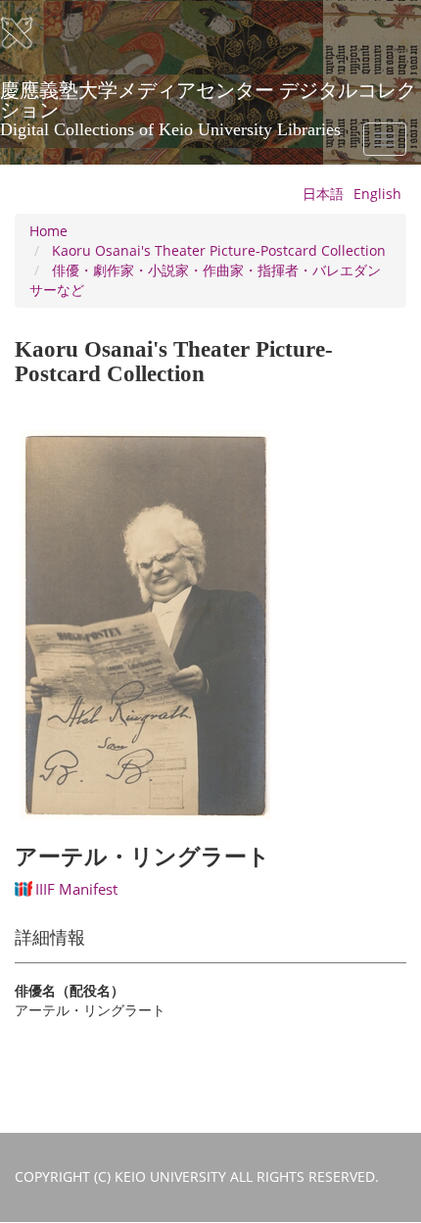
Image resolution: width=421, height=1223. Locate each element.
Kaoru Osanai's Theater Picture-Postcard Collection (219, 250)
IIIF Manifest (76, 889)
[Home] (29, 33)
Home (48, 230)
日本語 (323, 193)
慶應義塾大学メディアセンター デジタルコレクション (208, 97)
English (377, 193)
